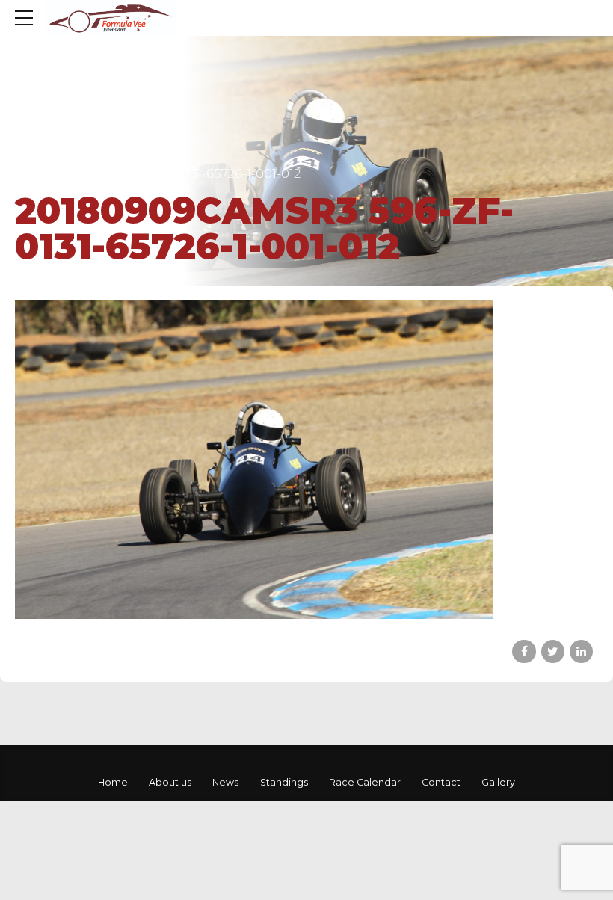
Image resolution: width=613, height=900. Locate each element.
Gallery (498, 782)
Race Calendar (365, 782)
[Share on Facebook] (523, 651)
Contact (441, 782)
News (225, 782)
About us (170, 782)
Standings (284, 782)
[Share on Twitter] (552, 651)
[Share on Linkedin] (581, 651)
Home (113, 782)
